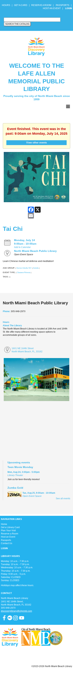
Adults (36, 268)
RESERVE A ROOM (41, 5)
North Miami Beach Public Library (35, 250)
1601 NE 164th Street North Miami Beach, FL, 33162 (27, 350)
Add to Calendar (22, 247)
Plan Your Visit (8, 530)
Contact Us (6, 543)
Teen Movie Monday (20, 467)
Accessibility (44, 675)
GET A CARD (20, 5)
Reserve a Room (9, 533)
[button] (68, 106)
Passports (6, 540)
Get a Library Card (10, 527)
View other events (36, 142)
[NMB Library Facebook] (4, 617)
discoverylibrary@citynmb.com (16, 611)
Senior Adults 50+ (24, 268)
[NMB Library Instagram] (15, 617)
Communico (59, 675)
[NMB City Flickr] (10, 617)
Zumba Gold (15, 487)
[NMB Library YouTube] (21, 617)
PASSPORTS (64, 5)
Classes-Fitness (23, 272)
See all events (63, 498)
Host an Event (8, 537)
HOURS (6, 5)
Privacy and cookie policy (21, 675)
